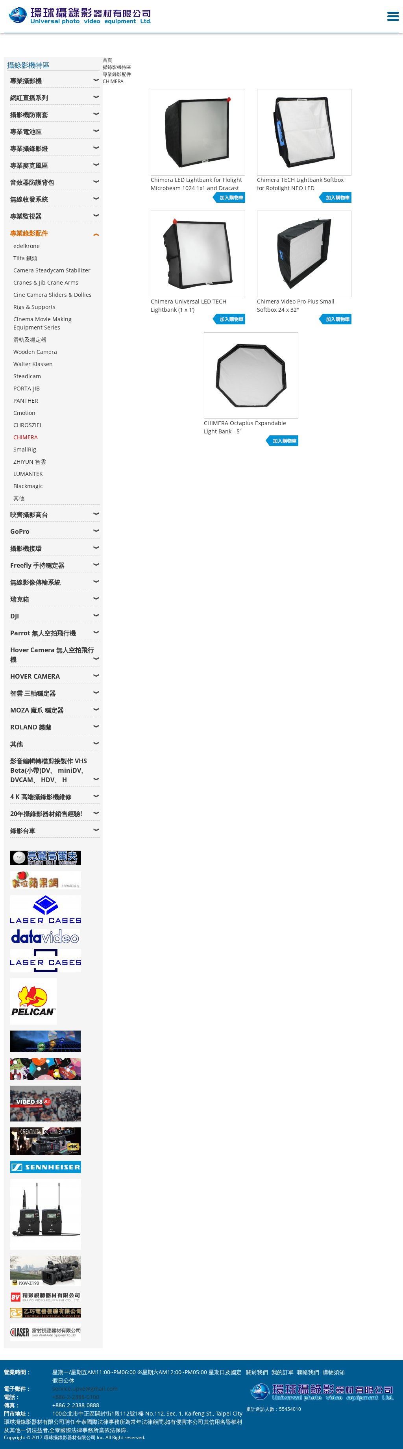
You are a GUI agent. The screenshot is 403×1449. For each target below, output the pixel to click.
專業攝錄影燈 (29, 148)
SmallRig (24, 449)
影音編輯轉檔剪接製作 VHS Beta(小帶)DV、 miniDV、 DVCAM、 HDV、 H (48, 770)
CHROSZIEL (28, 425)
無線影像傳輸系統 (35, 582)
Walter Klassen (33, 364)
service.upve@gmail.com (85, 1388)
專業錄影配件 (29, 233)
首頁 (107, 60)
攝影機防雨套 (29, 114)
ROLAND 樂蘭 (31, 727)
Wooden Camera (35, 351)
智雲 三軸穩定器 (33, 693)
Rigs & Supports (34, 307)
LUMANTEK (28, 473)
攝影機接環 (26, 548)
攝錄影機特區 (117, 67)
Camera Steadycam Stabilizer (52, 270)
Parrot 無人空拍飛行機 (43, 633)
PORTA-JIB (26, 388)
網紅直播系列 (29, 97)
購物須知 (334, 1372)
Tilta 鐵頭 (25, 258)
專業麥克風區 (29, 165)
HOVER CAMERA (35, 676)
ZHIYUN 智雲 (29, 461)
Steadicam (27, 376)
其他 (18, 498)
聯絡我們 (308, 1372)
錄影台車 (22, 830)
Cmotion (24, 412)
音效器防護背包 (32, 182)
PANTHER (25, 400)
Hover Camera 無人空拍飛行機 (52, 655)
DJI (14, 616)
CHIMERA (25, 437)
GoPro (20, 531)
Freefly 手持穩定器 (37, 565)
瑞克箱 (19, 599)
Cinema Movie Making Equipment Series (42, 323)
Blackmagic (28, 486)
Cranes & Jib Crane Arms (45, 282)
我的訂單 (283, 1372)
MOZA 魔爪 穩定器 (37, 710)
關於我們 (257, 1372)
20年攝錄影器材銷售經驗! (46, 813)
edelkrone (26, 246)
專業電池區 (26, 131)
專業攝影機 (26, 80)
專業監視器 (26, 216)
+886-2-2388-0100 (75, 1397)
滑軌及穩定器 (29, 339)
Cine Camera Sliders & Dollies (52, 294)
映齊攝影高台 (29, 514)
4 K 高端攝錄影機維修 (41, 796)
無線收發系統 (29, 199)
